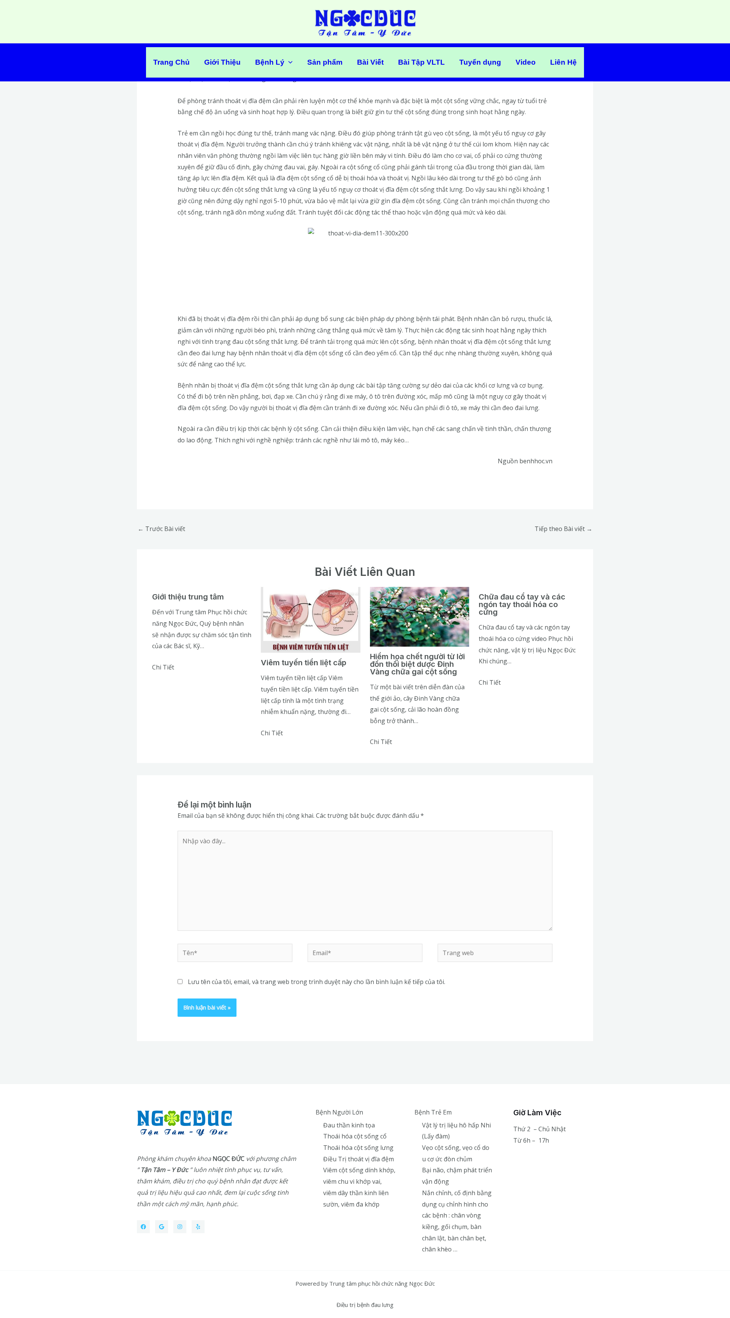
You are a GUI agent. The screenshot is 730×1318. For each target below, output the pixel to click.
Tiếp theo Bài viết (563, 529)
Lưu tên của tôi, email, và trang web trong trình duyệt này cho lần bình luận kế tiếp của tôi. (316, 982)
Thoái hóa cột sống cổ (355, 1136)
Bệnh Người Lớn (339, 1112)
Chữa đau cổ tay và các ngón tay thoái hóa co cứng (522, 604)
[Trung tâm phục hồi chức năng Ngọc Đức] (365, 21)
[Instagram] (179, 1226)
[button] (288, 62)
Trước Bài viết (161, 529)
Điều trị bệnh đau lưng (365, 1304)
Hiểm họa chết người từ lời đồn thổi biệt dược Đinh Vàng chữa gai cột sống (417, 664)
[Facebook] (143, 1226)
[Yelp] (198, 1226)
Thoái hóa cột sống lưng (358, 1147)
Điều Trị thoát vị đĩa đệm (358, 1159)
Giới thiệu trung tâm (188, 596)
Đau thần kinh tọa (349, 1125)
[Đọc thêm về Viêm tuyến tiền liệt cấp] (310, 619)
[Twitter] (161, 1226)
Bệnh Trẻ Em (433, 1112)
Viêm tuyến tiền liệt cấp (303, 662)
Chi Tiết (163, 667)
